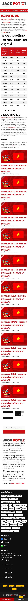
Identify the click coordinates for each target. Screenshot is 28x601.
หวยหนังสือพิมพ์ (20, 518)
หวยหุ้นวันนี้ (10, 521)
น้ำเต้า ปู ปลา (8, 569)
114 (16, 412)
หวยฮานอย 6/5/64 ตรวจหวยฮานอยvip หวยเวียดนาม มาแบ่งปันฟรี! (13, 403)
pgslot (22, 483)
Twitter (6, 542)
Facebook (7, 539)
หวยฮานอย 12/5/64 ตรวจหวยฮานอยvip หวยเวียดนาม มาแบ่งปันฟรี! (13, 272)
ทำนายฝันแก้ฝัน (13, 499)
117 (16, 414)
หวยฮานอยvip (6, 22)
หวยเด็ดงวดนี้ (5, 524)
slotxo (18, 483)
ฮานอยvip (14, 146)
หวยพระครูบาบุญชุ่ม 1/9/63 (8, 512)
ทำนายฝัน (9, 496)
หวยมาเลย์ (4, 515)
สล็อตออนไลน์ (8, 577)
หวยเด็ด (24, 521)
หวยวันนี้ (12, 518)
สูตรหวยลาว (5, 505)
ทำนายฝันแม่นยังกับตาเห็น (8, 502)
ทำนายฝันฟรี (5, 499)
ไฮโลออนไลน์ (8, 573)
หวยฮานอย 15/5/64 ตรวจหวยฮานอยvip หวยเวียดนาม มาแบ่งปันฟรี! (13, 194)
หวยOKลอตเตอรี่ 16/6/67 (20, 505)
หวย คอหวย (4, 508)
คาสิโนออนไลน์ (9, 565)
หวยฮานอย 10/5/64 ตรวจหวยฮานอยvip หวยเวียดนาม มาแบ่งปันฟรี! (14, 324)
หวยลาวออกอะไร (19, 515)
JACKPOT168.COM (22, 594)
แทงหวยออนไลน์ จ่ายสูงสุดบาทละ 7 (10, 531)
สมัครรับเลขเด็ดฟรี (7, 599)
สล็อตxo (12, 586)
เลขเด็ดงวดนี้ (16, 528)
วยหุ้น (17, 502)
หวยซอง (24, 508)
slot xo (14, 589)
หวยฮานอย (17, 521)
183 (4, 418)
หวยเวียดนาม (11, 118)
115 (19, 412)
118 (19, 414)
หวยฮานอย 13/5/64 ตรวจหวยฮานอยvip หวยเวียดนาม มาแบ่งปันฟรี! (13, 246)
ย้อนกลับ (5, 412)
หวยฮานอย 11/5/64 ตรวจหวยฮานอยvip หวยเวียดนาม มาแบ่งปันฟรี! (13, 298)
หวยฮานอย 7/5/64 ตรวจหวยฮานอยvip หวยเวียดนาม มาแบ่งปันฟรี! (13, 377)
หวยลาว (11, 515)
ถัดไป (11, 418)
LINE (5, 546)
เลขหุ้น (3, 528)
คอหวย (3, 496)
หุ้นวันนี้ (20, 524)
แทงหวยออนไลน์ (21, 599)
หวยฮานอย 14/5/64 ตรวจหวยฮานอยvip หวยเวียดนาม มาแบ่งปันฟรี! (14, 220)
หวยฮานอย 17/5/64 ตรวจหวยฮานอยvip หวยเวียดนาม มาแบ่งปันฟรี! (13, 168)
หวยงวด (11, 508)
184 (7, 418)
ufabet (13, 483)
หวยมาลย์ (19, 512)
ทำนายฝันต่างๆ (17, 496)
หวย (11, 505)
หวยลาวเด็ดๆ (5, 518)
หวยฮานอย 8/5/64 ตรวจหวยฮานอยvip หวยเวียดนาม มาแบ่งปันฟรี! (13, 351)
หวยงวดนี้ (17, 508)
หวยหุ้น (3, 521)
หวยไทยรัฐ (15, 10)
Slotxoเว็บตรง (20, 586)
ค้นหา (14, 432)
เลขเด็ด (7, 10)
